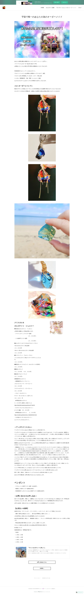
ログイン (64, 2)
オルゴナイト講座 (50, 7)
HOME (42, 7)
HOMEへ (42, 568)
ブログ (79, 7)
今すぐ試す (57, 2)
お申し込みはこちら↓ (42, 562)
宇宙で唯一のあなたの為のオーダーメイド (66, 7)
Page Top (42, 583)
